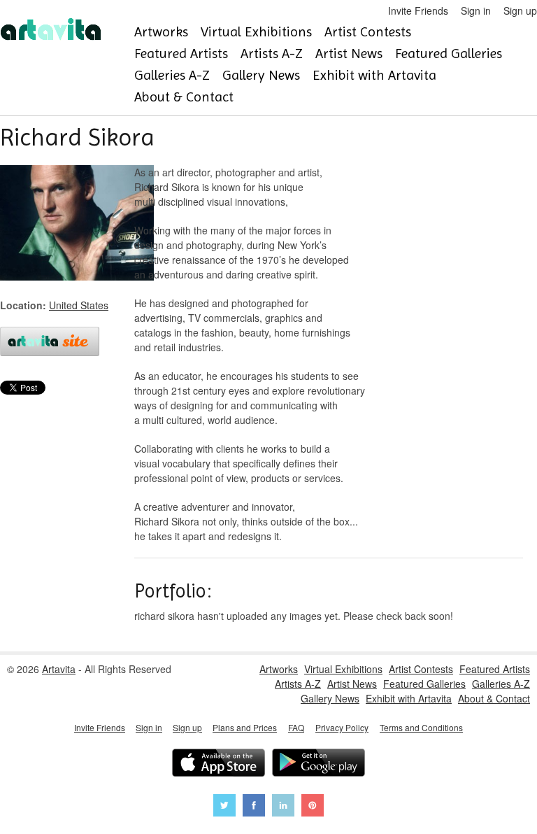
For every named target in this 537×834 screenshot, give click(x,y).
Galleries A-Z (172, 75)
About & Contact (184, 97)
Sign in (476, 10)
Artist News (348, 53)
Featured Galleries (448, 53)
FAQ (296, 727)
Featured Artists (181, 53)
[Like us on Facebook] (254, 807)
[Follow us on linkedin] (283, 807)
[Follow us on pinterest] (312, 807)
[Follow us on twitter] (224, 807)
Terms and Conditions (421, 727)
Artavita (59, 669)
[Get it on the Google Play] (318, 764)
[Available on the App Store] (218, 764)
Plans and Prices (245, 727)
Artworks (161, 32)
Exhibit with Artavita (374, 75)
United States (78, 305)
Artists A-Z (272, 53)
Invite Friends (418, 10)
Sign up (520, 10)
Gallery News (261, 75)
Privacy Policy (341, 727)
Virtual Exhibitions (256, 32)
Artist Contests (367, 32)
